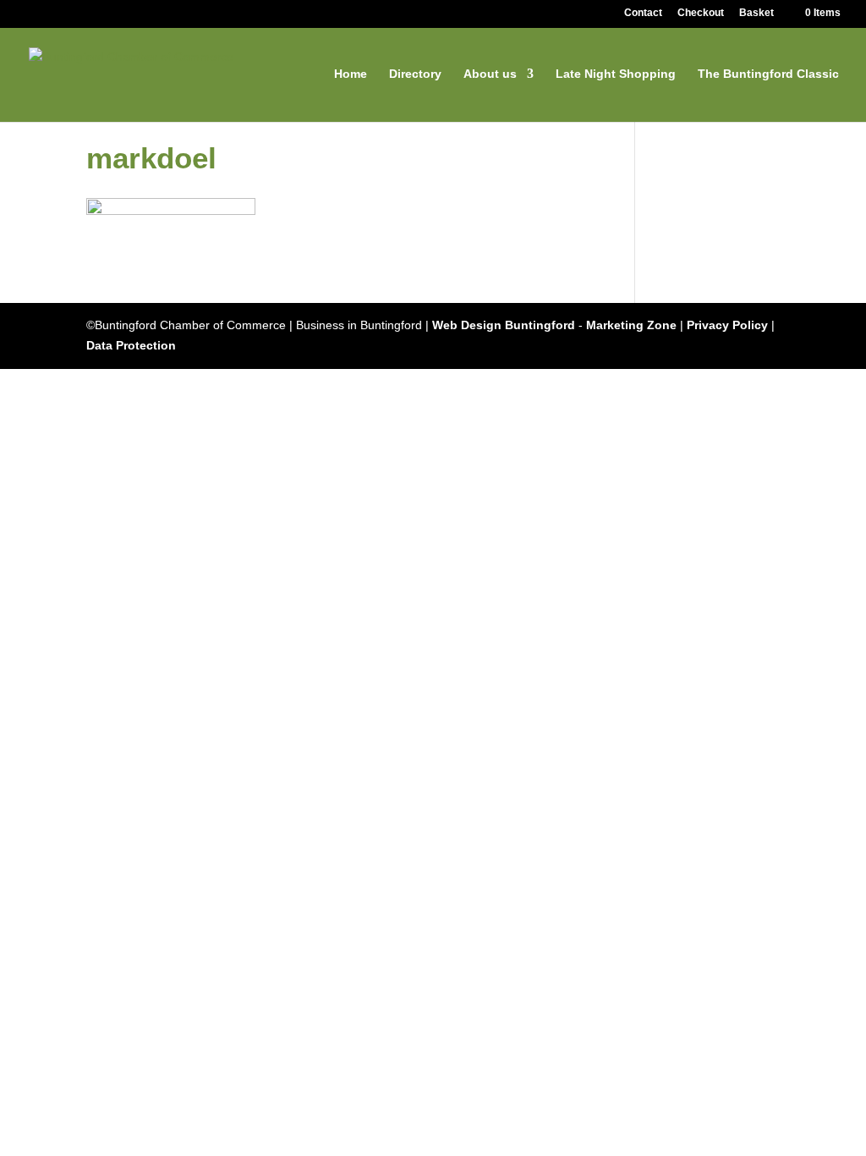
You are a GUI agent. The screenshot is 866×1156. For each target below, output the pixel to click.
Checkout (700, 13)
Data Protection (131, 345)
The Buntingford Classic (768, 74)
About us (490, 74)
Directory (415, 74)
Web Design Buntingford (503, 325)
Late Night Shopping (616, 74)
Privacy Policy (727, 325)
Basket (756, 13)
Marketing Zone (631, 325)
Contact (643, 13)
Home (350, 74)
